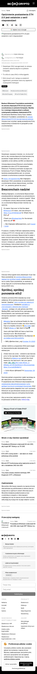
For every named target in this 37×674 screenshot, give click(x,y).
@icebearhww (17, 218)
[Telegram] (11, 25)
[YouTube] (3, 25)
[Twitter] (7, 25)
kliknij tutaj (25, 400)
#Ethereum (7, 211)
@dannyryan (16, 358)
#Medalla (7, 321)
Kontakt (4, 605)
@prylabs (27, 326)
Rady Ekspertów (26, 611)
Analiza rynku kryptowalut (6, 630)
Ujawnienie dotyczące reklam (27, 627)
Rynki (8, 10)
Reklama (4, 602)
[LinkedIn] (16, 25)
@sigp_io (12, 328)
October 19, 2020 (29, 341)
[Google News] (18, 539)
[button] (18, 546)
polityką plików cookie (12, 659)
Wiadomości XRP (7, 623)
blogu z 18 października (11, 179)
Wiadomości (24, 602)
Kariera (4, 611)
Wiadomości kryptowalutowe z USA (8, 638)
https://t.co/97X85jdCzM (12, 213)
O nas (3, 608)
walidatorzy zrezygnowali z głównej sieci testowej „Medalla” (16, 307)
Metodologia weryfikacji (25, 622)
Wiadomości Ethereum (9, 634)
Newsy (4, 10)
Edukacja (23, 605)
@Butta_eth (8, 365)
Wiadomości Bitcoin (8, 626)
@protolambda (29, 365)
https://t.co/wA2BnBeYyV (13, 367)
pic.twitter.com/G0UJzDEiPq (14, 338)
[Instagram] (20, 25)
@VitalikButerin (18, 365)
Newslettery (24, 614)
